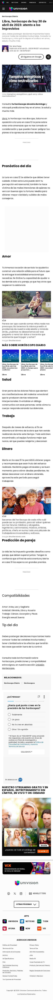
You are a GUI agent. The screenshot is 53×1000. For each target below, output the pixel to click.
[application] (26, 78)
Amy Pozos (17, 46)
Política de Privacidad (10, 945)
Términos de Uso (8, 948)
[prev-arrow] (2, 305)
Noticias (15, 2)
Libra (4, 375)
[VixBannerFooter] (26, 868)
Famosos (32, 2)
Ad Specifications (8, 959)
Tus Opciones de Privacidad (12, 979)
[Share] (48, 57)
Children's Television (36, 976)
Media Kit (33, 959)
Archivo (5, 955)
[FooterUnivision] (26, 883)
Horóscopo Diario (10, 16)
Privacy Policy (34, 945)
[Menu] (3, 9)
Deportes (42, 2)
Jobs (31, 955)
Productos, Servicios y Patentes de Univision (13, 971)
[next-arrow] (48, 304)
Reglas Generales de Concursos (40, 970)
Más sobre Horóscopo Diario (24, 345)
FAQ (4, 962)
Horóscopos (29, 683)
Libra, (5, 118)
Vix (7, 2)
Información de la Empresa (11, 952)
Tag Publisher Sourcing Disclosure (10, 966)
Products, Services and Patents (40, 965)
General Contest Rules (10, 976)
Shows (23, 2)
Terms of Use (34, 948)
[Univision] (18, 9)
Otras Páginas (24, 904)
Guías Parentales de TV (37, 962)
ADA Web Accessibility (37, 952)
